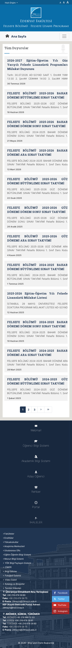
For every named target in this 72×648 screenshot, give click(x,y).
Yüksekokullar (11, 542)
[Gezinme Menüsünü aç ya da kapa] (64, 36)
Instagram (62, 611)
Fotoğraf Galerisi (12, 575)
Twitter (61, 599)
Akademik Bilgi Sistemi (35, 461)
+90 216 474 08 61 (24, 620)
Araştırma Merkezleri (14, 546)
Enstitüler (8, 538)
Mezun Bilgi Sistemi (14, 558)
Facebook (63, 593)
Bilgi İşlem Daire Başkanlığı (41, 643)
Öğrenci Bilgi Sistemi (36, 445)
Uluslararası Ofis (12, 550)
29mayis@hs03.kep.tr (13, 607)
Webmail (36, 430)
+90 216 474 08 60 (16, 595)
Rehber (36, 491)
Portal (36, 507)
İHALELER (36, 522)
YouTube (62, 605)
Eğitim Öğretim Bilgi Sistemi (17, 554)
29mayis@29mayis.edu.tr (24, 601)
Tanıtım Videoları (12, 588)
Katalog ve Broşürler (14, 584)
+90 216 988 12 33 (25, 617)
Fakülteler (9, 533)
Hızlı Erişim (10, 2)
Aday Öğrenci (36, 476)
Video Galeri (10, 579)
